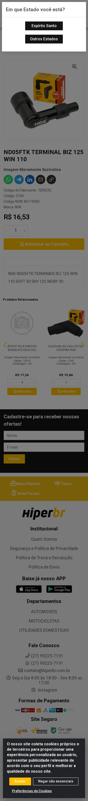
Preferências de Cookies (32, 791)
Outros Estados (44, 39)
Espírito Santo (44, 25)
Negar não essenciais (55, 781)
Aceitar (20, 781)
